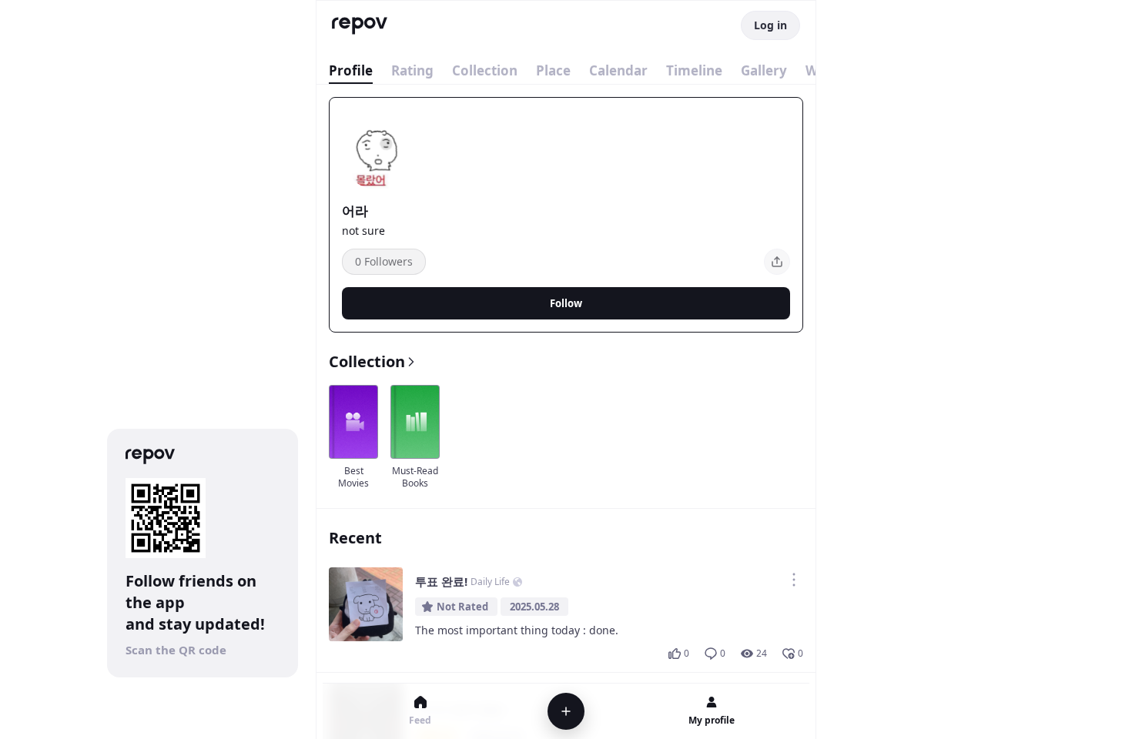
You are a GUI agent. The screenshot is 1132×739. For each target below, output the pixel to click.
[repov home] (359, 25)
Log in (770, 25)
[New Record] (566, 711)
